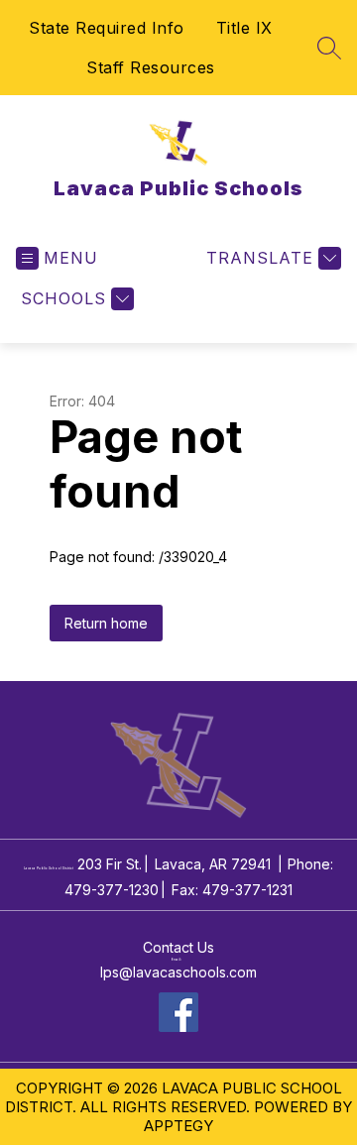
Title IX (244, 28)
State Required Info (106, 28)
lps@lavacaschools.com (178, 972)
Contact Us (178, 947)
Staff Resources (150, 67)
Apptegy (178, 1125)
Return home (106, 623)
